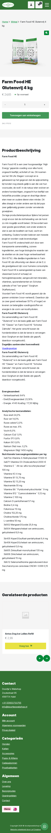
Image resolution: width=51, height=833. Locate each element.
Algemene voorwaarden (14, 725)
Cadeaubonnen (9, 763)
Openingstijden (9, 795)
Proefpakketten (9, 767)
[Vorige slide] (39, 658)
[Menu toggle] (47, 5)
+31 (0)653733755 (11, 702)
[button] (46, 33)
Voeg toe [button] (24, 646)
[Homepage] (10, 5)
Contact (6, 800)
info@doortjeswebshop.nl (14, 706)
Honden (6, 744)
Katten (5, 748)
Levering (6, 786)
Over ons (6, 781)
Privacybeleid (8, 730)
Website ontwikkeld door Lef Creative (25, 830)
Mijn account (8, 720)
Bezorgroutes (9, 791)
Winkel (14, 21)
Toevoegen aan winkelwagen (25, 115)
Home (5, 21)
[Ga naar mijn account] (31, 4)
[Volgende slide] (46, 658)
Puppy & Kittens (10, 758)
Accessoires (8, 753)
